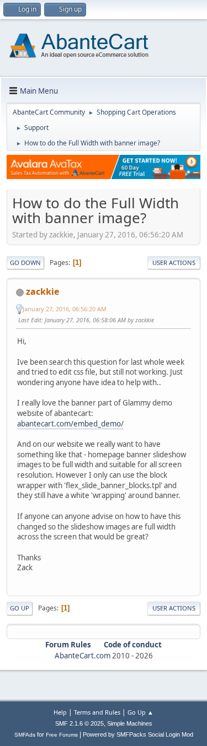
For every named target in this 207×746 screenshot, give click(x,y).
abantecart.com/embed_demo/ (70, 424)
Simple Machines (129, 723)
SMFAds (24, 735)
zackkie (42, 291)
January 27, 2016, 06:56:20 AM (65, 309)
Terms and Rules (97, 712)
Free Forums (62, 735)
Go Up (19, 608)
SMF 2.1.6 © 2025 (79, 723)
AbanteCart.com (82, 656)
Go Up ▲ (140, 712)
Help (60, 712)
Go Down (25, 262)
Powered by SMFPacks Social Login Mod (138, 734)
